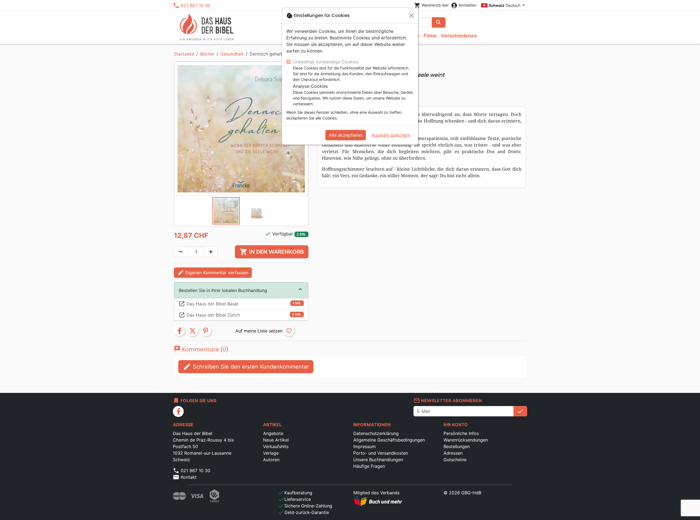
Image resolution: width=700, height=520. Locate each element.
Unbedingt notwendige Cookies (325, 62)
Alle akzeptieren (345, 135)
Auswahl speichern (391, 135)
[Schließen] (411, 15)
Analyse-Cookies (310, 86)
